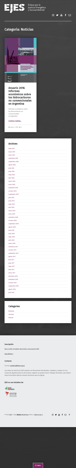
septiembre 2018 (13, 224)
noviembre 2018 (13, 217)
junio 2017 (11, 263)
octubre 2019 (12, 191)
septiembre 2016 (13, 286)
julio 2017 (11, 260)
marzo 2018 (11, 243)
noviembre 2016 (13, 279)
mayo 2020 (11, 175)
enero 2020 (11, 184)
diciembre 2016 (13, 276)
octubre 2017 (12, 250)
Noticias (10, 317)
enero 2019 (11, 214)
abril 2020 (11, 178)
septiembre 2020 (13, 161)
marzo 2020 (11, 181)
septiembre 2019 (13, 194)
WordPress (25, 414)
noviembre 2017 (13, 247)
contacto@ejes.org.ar (17, 366)
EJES (10, 414)
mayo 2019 (11, 204)
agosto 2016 (12, 289)
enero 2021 (11, 155)
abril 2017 (11, 269)
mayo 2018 (11, 237)
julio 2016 (11, 292)
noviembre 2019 (13, 188)
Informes (11, 314)
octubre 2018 (12, 220)
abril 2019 (11, 207)
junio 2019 (11, 201)
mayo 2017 (11, 266)
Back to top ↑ (38, 414)
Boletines (11, 311)
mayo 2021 (11, 148)
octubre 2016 (12, 283)
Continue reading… (14, 121)
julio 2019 (11, 197)
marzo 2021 (11, 152)
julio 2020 (11, 168)
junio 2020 (11, 171)
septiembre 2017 (13, 253)
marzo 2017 (11, 273)
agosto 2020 (12, 165)
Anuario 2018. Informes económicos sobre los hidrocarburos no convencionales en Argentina (20, 95)
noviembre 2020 (13, 158)
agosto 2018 (12, 227)
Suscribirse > (9, 354)
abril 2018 (11, 240)
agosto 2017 (12, 256)
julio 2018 (11, 230)
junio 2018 (11, 233)
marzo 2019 (11, 211)
